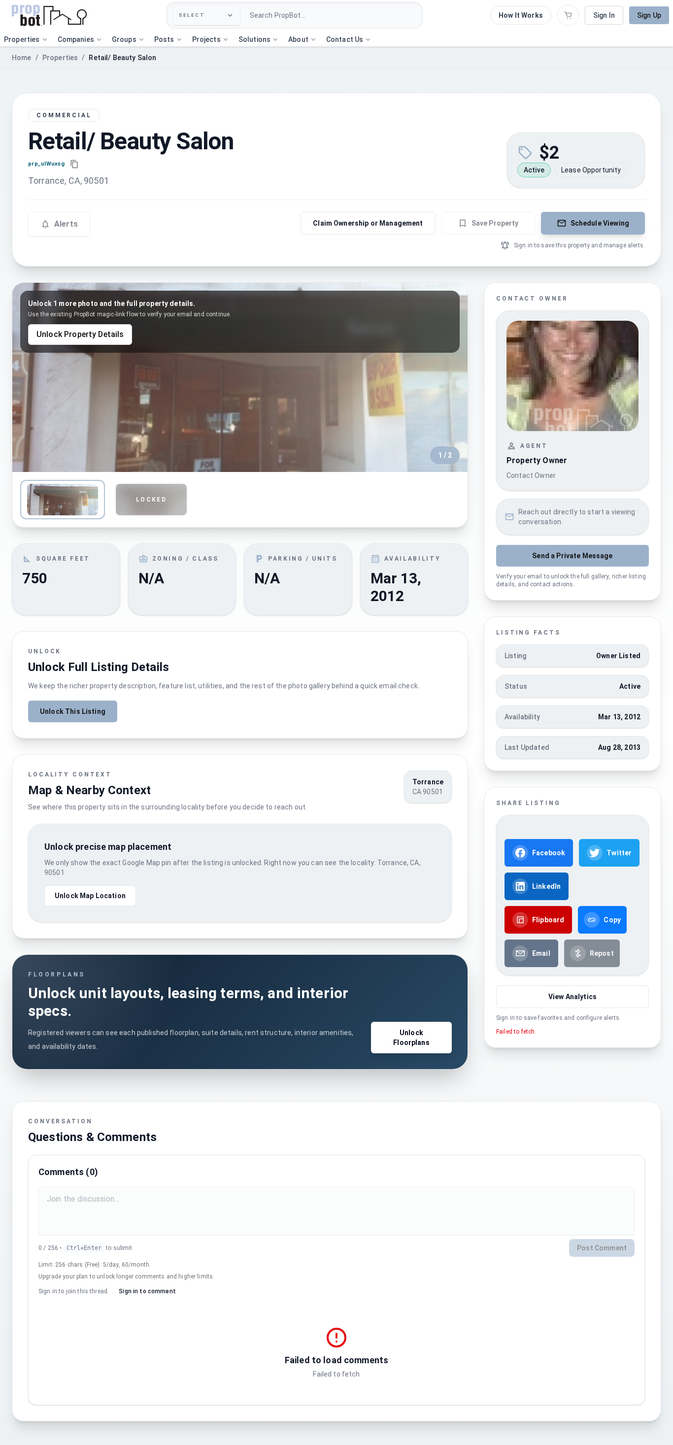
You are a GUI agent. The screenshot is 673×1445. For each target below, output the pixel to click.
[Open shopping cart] (568, 15)
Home (22, 58)
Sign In (604, 15)
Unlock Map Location (90, 896)
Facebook (548, 853)
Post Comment (602, 1248)
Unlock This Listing (72, 711)
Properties (60, 58)
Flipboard (548, 920)
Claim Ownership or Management (368, 223)
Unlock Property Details (80, 334)
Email (541, 953)
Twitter (619, 853)
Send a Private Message (572, 556)
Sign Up (649, 15)
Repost (602, 953)
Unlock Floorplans (411, 1037)
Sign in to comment (147, 1291)
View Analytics (572, 997)
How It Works (521, 15)
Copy (612, 920)
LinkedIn (546, 886)
